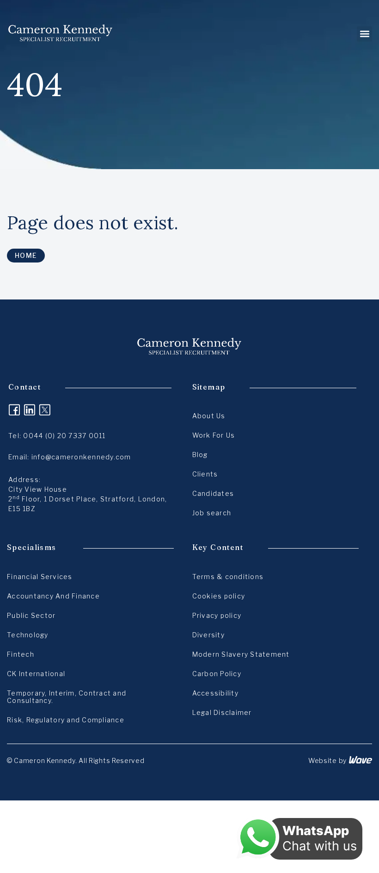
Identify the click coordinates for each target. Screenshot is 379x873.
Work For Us (213, 435)
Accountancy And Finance (53, 596)
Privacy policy (217, 615)
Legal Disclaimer (222, 712)
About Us (209, 416)
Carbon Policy (216, 674)
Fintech (20, 654)
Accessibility (215, 693)
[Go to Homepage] (60, 33)
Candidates (213, 493)
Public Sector (31, 615)
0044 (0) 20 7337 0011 (64, 436)
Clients (205, 474)
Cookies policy (218, 596)
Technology (28, 635)
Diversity (208, 635)
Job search (212, 513)
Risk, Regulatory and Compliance (65, 720)
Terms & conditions (228, 576)
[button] (364, 34)
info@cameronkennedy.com (81, 457)
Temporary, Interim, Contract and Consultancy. (66, 696)
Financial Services (40, 576)
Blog (200, 454)
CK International (36, 674)
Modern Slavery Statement (241, 654)
